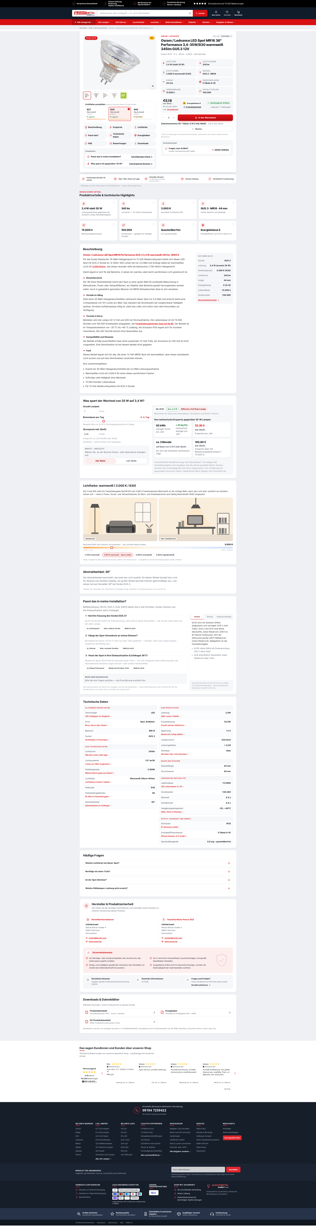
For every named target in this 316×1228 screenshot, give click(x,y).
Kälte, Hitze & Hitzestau (172, 812)
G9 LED (124, 1129)
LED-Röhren (120, 22)
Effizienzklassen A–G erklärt (174, 836)
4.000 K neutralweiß (144, 555)
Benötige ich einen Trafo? (97, 871)
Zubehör (192, 22)
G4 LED (124, 1132)
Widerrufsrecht (202, 1143)
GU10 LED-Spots (102, 1136)
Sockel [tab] (197, 617)
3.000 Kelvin (99, 266)
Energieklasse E (192, 103)
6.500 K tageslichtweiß (165, 555)
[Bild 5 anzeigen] (124, 95)
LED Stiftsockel (126, 1155)
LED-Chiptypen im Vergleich (98, 716)
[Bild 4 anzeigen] (114, 95)
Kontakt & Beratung (204, 1132)
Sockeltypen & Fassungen (97, 740)
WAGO (78, 1143)
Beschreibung (95, 127)
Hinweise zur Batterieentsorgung (92, 1190)
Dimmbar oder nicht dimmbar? (175, 754)
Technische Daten (118, 135)
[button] (102, 1073)
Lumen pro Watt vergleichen (98, 764)
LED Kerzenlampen (103, 1140)
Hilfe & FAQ (201, 1129)
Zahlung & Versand (203, 1136)
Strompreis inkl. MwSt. (95, 429)
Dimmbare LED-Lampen (105, 1155)
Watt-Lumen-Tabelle (170, 716)
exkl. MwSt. (131, 461)
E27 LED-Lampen (102, 1129)
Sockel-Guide (175, 1136)
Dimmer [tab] (210, 617)
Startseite (83, 28)
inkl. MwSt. (101, 461)
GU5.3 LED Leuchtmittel (98, 28)
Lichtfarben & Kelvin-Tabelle (98, 782)
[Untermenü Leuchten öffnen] (161, 22)
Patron (78, 1155)
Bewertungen (119, 143)
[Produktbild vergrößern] (152, 86)
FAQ (90, 143)
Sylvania (79, 1151)
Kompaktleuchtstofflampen (151, 1136)
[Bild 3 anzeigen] (105, 95)
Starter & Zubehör (148, 1147)
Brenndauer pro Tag (116, 417)
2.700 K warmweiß (92, 555)
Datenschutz (201, 1147)
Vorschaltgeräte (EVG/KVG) (151, 1151)
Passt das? (93, 135)
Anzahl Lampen (91, 406)
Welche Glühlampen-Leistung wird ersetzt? (106, 888)
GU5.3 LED (125, 1140)
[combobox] (145, 13)
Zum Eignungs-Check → (141, 157)
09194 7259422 (222, 150)
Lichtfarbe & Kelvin (177, 1140)
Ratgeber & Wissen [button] (224, 22)
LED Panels (100, 1151)
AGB (121, 1223)
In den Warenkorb (207, 117)
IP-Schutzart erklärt (170, 827)
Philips (78, 1132)
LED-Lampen (103, 22)
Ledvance (79, 1140)
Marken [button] (206, 22)
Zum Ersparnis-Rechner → (140, 164)
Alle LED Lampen (103, 1159)
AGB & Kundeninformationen (207, 1140)
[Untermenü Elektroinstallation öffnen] (184, 22)
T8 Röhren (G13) (147, 1129)
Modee (78, 1147)
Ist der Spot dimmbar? (96, 880)
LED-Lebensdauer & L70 (172, 786)
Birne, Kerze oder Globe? (97, 725)
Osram (78, 1129)
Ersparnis (117, 127)
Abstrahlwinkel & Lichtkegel (98, 805)
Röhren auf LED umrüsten (180, 1132)
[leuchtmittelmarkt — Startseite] (84, 13)
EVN (77, 1136)
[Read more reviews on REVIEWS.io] (89, 1081)
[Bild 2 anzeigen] (96, 95)
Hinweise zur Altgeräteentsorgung (92, 1193)
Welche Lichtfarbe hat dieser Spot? (102, 863)
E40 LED (124, 1151)
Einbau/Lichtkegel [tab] (224, 617)
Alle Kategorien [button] (84, 22)
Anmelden (227, 1129)
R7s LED (124, 1136)
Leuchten (154, 22)
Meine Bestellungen (230, 1132)
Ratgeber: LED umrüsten (179, 1129)
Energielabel (144, 135)
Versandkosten (172, 109)
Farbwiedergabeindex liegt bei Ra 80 (155, 323)
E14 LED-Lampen (102, 1132)
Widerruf (129, 1223)
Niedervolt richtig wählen (173, 734)
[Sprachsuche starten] (190, 13)
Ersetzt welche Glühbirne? (173, 725)
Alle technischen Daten (207, 300)
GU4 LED (124, 1143)
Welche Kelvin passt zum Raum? (100, 773)
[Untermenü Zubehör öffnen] (198, 22)
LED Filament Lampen (104, 1147)
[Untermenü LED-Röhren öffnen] (128, 22)
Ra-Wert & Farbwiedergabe (97, 796)
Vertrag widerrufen (232, 1138)
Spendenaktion (84, 1197)
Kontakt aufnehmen (199, 985)
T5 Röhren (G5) (147, 1132)
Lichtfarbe (143, 127)
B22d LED (124, 1147)
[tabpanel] (211, 649)
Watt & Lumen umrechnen (180, 1143)
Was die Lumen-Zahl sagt (97, 755)
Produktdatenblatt (193, 107)
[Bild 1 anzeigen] (87, 95)
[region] (168, 1073)
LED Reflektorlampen (104, 1143)
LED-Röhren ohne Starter (151, 1143)
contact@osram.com (97, 938)
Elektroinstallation (173, 22)
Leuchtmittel (138, 22)
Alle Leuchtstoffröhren (150, 1155)
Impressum (200, 1151)
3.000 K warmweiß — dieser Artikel (117, 555)
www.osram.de (95, 941)
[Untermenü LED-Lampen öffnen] (111, 22)
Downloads (143, 143)
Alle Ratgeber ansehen (179, 1151)
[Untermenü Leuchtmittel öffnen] (146, 22)
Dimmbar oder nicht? (178, 1147)
